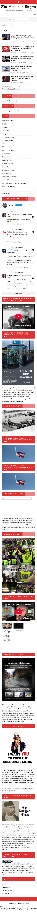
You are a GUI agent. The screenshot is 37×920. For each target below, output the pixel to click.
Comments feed (7, 890)
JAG (22, 82)
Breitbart (5, 124)
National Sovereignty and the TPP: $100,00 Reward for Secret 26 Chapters (22, 78)
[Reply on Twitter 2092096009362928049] (8, 289)
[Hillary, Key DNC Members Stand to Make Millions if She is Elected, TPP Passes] (6, 59)
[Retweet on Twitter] (12, 211)
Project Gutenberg (8, 140)
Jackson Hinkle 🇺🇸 (13, 214)
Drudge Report (7, 134)
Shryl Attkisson (7, 157)
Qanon (4, 144)
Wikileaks (5, 190)
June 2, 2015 (16, 82)
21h (26, 232)
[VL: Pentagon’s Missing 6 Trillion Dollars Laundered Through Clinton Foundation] (6, 37)
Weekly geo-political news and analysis (15, 183)
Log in (4, 884)
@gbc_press (17, 250)
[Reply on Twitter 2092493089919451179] (8, 224)
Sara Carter (6, 153)
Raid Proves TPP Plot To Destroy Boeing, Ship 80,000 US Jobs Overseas (21, 68)
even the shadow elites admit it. (20, 772)
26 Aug (9, 216)
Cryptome (5, 127)
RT (3, 147)
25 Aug (25, 250)
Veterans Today (7, 173)
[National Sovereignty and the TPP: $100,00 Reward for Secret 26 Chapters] (6, 79)
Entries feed (6, 887)
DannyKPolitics (12, 275)
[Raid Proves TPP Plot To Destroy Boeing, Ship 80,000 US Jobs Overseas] (6, 69)
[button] (7, 634)
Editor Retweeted (18, 211)
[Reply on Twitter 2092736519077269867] (8, 242)
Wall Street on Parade (9, 177)
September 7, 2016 (17, 41)
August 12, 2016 (16, 52)
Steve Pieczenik (7, 160)
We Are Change (7, 180)
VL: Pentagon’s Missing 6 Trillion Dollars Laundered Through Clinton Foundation (22, 37)
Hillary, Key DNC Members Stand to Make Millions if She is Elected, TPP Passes (22, 58)
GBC (8, 250)
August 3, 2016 (16, 62)
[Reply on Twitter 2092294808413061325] (8, 267)
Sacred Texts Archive (9, 150)
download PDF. (17, 705)
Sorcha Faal (25, 72)
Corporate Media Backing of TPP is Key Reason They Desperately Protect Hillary (22, 48)
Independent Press (28, 52)
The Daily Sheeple (8, 167)
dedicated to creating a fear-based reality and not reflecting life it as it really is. (18, 783)
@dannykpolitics (26, 275)
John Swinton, (13, 847)
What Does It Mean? (8, 186)
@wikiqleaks (19, 232)
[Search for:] (18, 19)
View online (6, 705)
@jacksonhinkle (27, 214)
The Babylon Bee (7, 163)
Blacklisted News (7, 121)
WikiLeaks (11, 232)
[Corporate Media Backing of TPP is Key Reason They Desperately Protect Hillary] (6, 49)
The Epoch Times (8, 170)
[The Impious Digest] (18, 11)
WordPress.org (6, 893)
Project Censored (8, 137)
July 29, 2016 (16, 72)
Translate (17, 89)
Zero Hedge (6, 193)
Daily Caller (6, 130)
